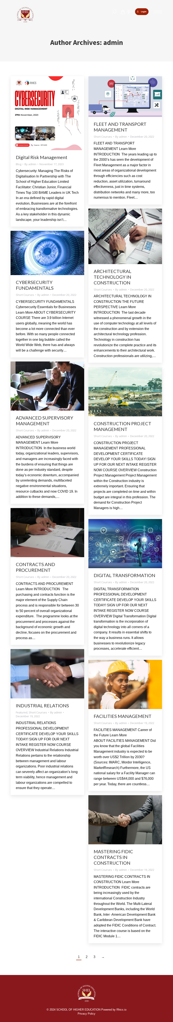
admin (113, 42)
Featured (21, 712)
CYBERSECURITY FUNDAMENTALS (35, 285)
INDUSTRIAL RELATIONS (42, 705)
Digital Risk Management (41, 157)
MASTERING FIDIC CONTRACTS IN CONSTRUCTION (113, 857)
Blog (18, 164)
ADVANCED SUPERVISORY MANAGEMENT (44, 420)
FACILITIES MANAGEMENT (122, 716)
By (30, 164)
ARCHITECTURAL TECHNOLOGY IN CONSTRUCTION (112, 276)
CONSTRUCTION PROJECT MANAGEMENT (122, 426)
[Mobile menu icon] (157, 11)
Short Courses (103, 136)
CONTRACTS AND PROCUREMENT (35, 567)
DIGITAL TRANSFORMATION (124, 575)
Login (143, 11)
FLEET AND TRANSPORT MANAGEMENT (120, 127)
